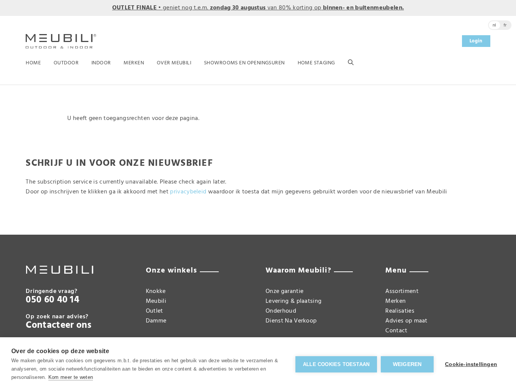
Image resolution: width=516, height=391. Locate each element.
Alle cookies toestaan (336, 364)
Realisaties (399, 311)
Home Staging (316, 63)
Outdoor (66, 63)
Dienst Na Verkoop (291, 321)
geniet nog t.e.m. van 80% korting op (258, 8)
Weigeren (407, 364)
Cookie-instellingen (471, 364)
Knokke (156, 291)
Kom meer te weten (70, 377)
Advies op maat (406, 321)
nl (494, 25)
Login (476, 41)
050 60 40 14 (52, 300)
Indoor (101, 63)
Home (33, 63)
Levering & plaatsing (293, 301)
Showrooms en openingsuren (244, 63)
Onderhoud (281, 311)
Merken (134, 63)
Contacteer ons (58, 325)
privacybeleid (188, 192)
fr (505, 25)
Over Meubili (174, 63)
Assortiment (402, 291)
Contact (396, 331)
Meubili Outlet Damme (156, 311)
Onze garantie (284, 291)
